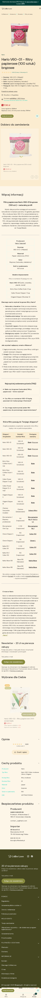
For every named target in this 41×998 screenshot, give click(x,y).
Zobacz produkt (27, 714)
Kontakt (10, 576)
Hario (3, 55)
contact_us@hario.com (18, 821)
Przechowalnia (7, 938)
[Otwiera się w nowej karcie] (28, 856)
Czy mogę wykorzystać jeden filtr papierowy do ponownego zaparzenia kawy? (20, 409)
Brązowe (35, 442)
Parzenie (20, 14)
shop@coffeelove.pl (32, 576)
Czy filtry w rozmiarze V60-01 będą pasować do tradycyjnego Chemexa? (17, 399)
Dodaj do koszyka (7, 116)
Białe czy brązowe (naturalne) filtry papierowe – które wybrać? (17, 390)
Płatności (5, 947)
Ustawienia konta (7, 934)
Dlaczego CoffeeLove (9, 965)
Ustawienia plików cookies (11, 905)
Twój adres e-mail (7, 657)
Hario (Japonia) (20, 243)
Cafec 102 (32, 534)
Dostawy (5, 952)
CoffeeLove (5, 14)
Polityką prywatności (16, 671)
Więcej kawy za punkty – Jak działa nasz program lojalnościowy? (19, 928)
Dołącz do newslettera (13, 662)
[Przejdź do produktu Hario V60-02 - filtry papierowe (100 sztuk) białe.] (20, 700)
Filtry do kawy (29, 14)
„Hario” (5, 635)
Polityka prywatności (9, 914)
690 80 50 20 (15, 838)
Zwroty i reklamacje (8, 910)
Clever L (33, 541)
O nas (4, 969)
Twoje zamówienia (8, 923)
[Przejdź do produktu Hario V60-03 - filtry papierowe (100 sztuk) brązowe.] (19, 146)
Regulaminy (5, 901)
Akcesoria (13, 14)
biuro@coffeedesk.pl (17, 840)
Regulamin (24, 667)
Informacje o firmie (8, 974)
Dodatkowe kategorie (9, 978)
